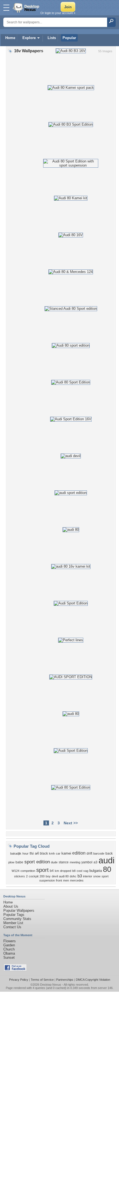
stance (64, 862)
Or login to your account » (57, 13)
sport (42, 870)
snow (96, 876)
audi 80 (64, 876)
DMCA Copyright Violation (93, 979)
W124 (15, 870)
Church (9, 949)
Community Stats (17, 919)
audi (107, 860)
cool (79, 870)
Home (10, 38)
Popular (69, 38)
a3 (95, 862)
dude (54, 862)
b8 (74, 870)
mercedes (77, 880)
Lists (52, 38)
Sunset (9, 957)
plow (11, 862)
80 (107, 869)
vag (85, 870)
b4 (52, 871)
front (59, 880)
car (58, 853)
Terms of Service (42, 979)
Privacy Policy (18, 979)
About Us (10, 906)
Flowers (9, 941)
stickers (19, 876)
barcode (98, 853)
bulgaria (95, 871)
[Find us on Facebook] (15, 970)
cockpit (33, 876)
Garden (9, 945)
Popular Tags (13, 915)
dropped (65, 870)
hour (25, 853)
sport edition (37, 861)
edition (79, 853)
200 (42, 876)
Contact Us (12, 927)
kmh (52, 853)
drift (89, 853)
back (109, 853)
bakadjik (15, 853)
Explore (29, 38)
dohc (73, 876)
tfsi (32, 853)
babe (19, 862)
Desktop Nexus (50, 984)
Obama (9, 953)
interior (87, 876)
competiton (27, 870)
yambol (86, 862)
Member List (13, 923)
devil (55, 876)
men (66, 880)
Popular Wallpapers (18, 910)
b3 (79, 876)
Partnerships (64, 979)
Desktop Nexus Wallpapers (26, 7)
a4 (37, 853)
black (44, 853)
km (57, 870)
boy (48, 876)
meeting (75, 862)
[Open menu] (6, 7)
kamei (66, 853)
